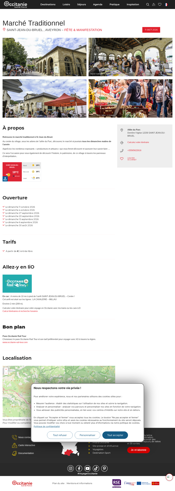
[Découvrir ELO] (169, 477)
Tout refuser (60, 435)
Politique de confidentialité (47, 426)
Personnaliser (87, 435)
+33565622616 (134, 150)
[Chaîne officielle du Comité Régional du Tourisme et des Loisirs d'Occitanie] (87, 468)
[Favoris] (159, 4)
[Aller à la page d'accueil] (15, 4)
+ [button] (6, 369)
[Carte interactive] (153, 4)
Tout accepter (115, 435)
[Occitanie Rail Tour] (17, 292)
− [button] (6, 373)
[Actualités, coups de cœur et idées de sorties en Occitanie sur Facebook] (79, 468)
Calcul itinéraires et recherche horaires (20, 311)
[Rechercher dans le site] (147, 4)
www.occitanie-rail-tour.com (15, 342)
